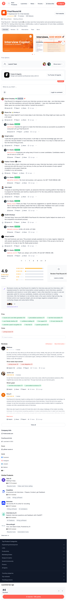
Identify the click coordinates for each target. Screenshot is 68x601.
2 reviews (18, 375)
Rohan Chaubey (10, 98)
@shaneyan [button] (10, 127)
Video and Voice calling (25, 486)
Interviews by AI (11, 513)
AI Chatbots (11, 520)
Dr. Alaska (10, 124)
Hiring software (7, 19)
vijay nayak (8, 187)
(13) (11, 368)
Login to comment (56, 92)
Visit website (60, 13)
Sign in (62, 3)
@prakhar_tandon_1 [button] (13, 180)
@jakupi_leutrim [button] (12, 253)
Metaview (9, 501)
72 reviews (21, 16)
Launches (24, 3)
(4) (9, 108)
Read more (10, 416)
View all (33, 425)
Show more (57, 64)
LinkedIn (5, 464)
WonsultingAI (10, 524)
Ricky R (9, 394)
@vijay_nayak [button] (11, 203)
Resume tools (11, 486)
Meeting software (18, 19)
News (32, 3)
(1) (12, 131)
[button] (38, 29)
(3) (9, 120)
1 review (18, 349)
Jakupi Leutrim (9, 236)
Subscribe (51, 3)
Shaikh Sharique (10, 215)
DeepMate (9, 490)
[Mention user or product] (4, 92)
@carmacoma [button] (11, 152)
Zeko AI (8, 478)
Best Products (14, 3)
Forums (40, 3)
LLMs (8, 497)
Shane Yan (8, 112)
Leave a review (58, 278)
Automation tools (23, 532)
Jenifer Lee (10, 372)
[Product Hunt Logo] (3, 3)
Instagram (6, 460)
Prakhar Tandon (10, 161)
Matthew (9, 347)
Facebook (6, 457)
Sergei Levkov (9, 136)
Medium (5, 467)
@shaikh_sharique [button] (12, 229)
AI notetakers (23, 509)
